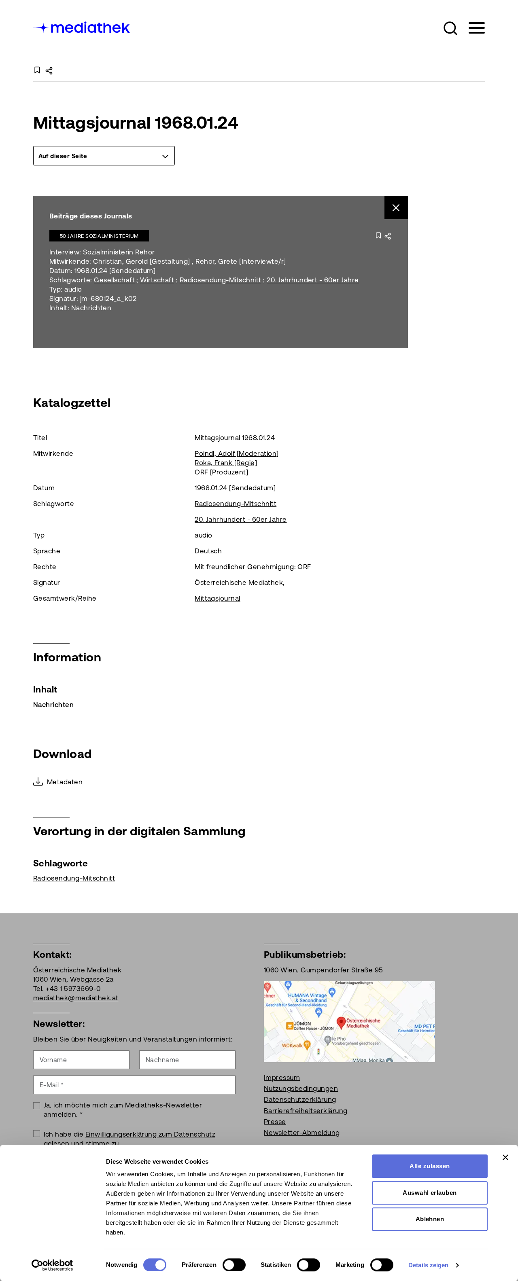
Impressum (282, 1077)
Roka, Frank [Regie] (226, 463)
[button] (450, 28)
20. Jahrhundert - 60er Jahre (313, 280)
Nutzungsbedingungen (301, 1088)
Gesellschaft (114, 280)
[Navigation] (472, 28)
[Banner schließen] (505, 1157)
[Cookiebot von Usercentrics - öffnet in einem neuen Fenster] (52, 1265)
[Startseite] (82, 26)
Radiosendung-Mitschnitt (220, 280)
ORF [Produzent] (221, 472)
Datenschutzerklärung (300, 1099)
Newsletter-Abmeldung (302, 1133)
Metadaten (65, 782)
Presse (275, 1122)
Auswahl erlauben (430, 1192)
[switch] (234, 1264)
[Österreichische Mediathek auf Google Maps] (349, 1021)
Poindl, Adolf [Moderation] (236, 453)
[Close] (396, 208)
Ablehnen (430, 1218)
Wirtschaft (157, 280)
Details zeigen (428, 1265)
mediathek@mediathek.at (76, 998)
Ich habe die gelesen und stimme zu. (130, 1139)
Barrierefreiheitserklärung (305, 1111)
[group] (104, 155)
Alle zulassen (430, 1165)
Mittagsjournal (217, 598)
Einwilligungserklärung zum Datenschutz (150, 1134)
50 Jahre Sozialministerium (99, 236)
